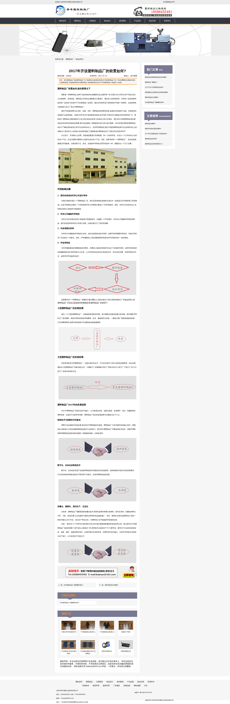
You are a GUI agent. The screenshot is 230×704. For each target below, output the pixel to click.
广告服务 (116, 685)
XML (146, 685)
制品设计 (107, 21)
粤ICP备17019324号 (146, 692)
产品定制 (137, 21)
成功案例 (122, 21)
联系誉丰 (167, 21)
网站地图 (137, 685)
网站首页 (62, 21)
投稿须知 (127, 685)
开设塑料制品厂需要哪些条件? (73, 585)
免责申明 (96, 685)
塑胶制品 (77, 21)
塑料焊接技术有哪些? (111, 585)
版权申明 (106, 685)
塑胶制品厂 (70, 59)
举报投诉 (85, 685)
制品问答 (152, 21)
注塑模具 (92, 21)
